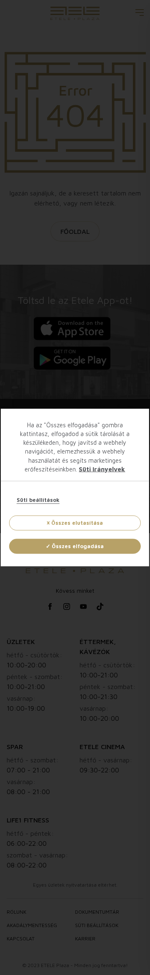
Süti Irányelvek (102, 469)
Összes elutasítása (77, 522)
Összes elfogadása (78, 546)
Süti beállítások (38, 499)
